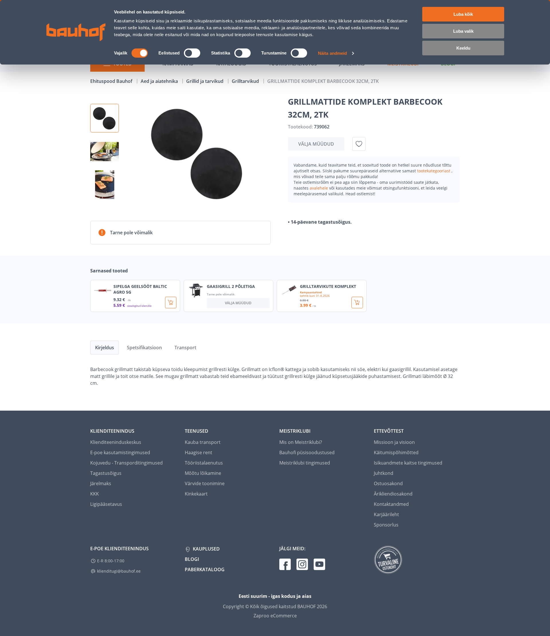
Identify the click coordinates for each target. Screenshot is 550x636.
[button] (104, 118)
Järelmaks (100, 483)
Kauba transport (203, 442)
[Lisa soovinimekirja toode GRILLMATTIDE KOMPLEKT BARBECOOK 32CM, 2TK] (359, 144)
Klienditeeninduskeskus (115, 442)
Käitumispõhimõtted (396, 452)
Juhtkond (383, 473)
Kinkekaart (196, 494)
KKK (94, 494)
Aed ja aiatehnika (160, 81)
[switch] (192, 53)
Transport (185, 347)
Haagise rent (198, 452)
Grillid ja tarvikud (205, 81)
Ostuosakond (388, 483)
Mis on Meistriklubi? (300, 442)
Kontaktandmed (391, 504)
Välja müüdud (316, 144)
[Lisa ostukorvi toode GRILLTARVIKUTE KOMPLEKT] (357, 302)
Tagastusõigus (105, 473)
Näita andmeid (332, 53)
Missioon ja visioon (394, 442)
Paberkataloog (205, 569)
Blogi (192, 559)
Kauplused (206, 549)
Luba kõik (463, 14)
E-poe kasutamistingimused (120, 452)
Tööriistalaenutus (204, 463)
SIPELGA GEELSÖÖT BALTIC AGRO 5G (140, 289)
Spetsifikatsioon (144, 347)
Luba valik (463, 31)
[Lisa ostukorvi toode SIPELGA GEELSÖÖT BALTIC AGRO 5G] (170, 302)
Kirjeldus (104, 347)
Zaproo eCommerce (275, 615)
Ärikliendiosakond (393, 494)
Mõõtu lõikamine (203, 473)
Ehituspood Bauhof (111, 81)
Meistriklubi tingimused (304, 463)
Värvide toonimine (205, 483)
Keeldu (463, 48)
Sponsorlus (386, 525)
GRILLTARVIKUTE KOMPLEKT (328, 286)
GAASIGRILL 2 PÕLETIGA (231, 286)
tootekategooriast (434, 170)
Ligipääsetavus (106, 504)
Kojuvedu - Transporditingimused (126, 463)
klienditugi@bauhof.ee (119, 571)
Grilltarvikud (246, 81)
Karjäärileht (386, 514)
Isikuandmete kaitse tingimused (408, 463)
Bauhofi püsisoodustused (307, 452)
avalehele (319, 188)
